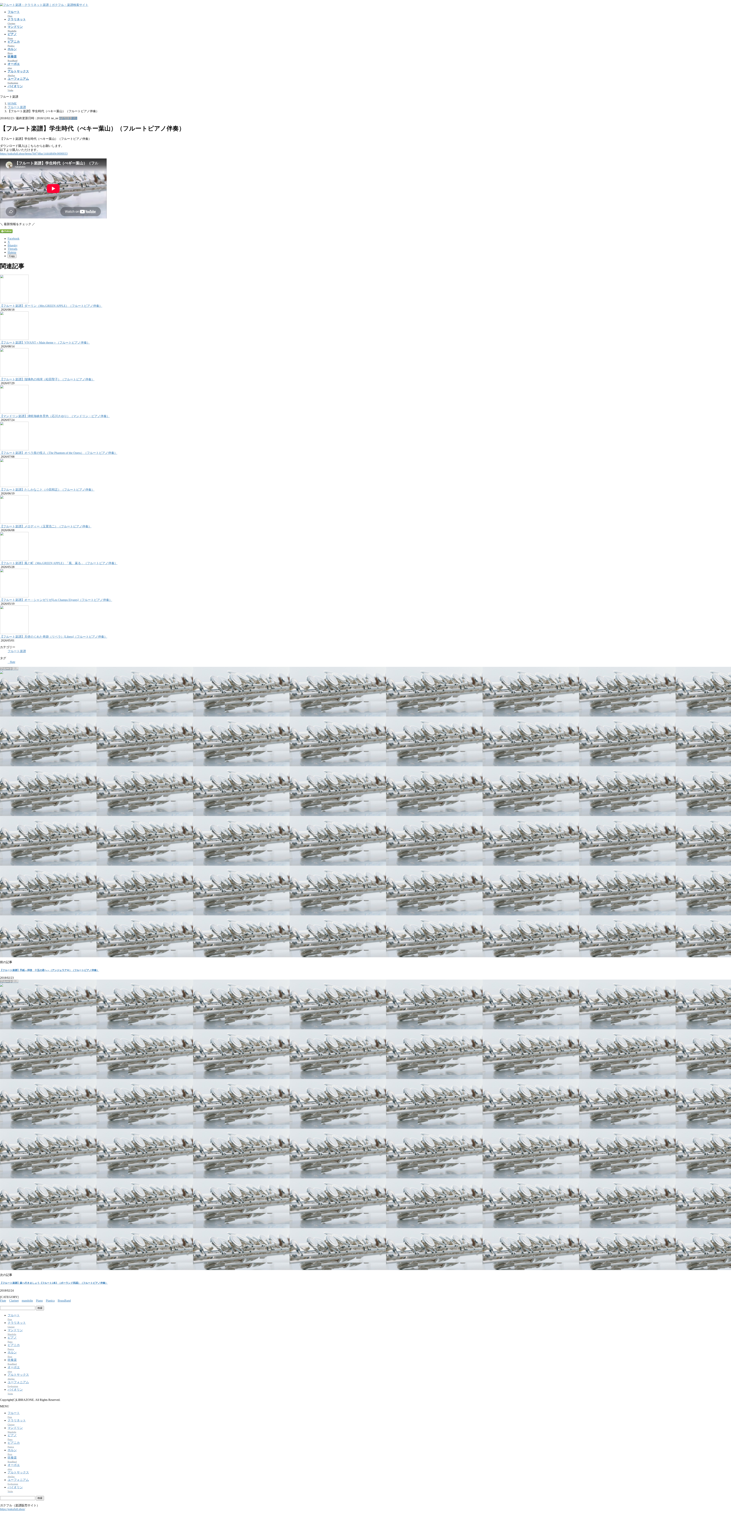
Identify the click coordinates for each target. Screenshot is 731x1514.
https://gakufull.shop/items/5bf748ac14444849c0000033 (34, 153)
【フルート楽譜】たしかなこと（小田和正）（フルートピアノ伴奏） (47, 489)
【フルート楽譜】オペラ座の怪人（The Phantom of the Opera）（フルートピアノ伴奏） (58, 452)
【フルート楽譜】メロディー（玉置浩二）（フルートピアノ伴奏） (45, 526)
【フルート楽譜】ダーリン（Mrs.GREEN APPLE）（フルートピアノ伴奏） (51, 305)
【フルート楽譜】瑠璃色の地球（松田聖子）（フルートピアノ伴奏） (47, 379)
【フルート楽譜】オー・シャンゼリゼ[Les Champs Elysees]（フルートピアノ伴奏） (56, 599)
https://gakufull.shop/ (12, 1509)
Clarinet (14, 1300)
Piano (39, 1300)
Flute (3, 1300)
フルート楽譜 (68, 118)
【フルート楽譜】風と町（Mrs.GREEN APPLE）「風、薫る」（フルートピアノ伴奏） (58, 563)
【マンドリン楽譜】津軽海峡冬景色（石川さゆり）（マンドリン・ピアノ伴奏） (55, 416)
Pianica (50, 1300)
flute (12, 662)
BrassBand (64, 1300)
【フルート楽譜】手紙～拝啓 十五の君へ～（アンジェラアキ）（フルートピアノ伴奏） (49, 970)
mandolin (27, 1300)
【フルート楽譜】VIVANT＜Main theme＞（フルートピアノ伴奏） (45, 342)
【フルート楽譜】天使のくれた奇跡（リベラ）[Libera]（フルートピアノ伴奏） (53, 636)
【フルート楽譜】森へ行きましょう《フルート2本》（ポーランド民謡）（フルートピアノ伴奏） (54, 1282)
